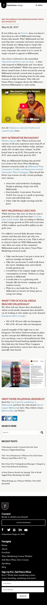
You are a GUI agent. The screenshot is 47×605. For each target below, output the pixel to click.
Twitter (24, 33)
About (4, 549)
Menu (40, 5)
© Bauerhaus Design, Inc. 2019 (13, 534)
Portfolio (6, 552)
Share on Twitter (9, 418)
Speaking (6, 563)
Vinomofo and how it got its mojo (18, 62)
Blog (4, 567)
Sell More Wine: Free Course (15, 560)
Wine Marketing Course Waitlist (17, 556)
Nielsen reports (9, 141)
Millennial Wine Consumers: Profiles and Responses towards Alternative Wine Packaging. (23, 169)
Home (4, 545)
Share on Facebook (4, 418)
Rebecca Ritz (8, 411)
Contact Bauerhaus (23, 522)
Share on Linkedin (14, 418)
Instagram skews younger (14, 316)
